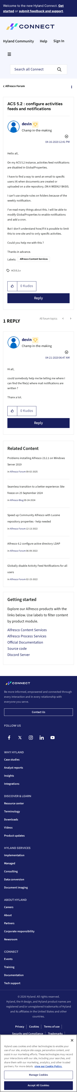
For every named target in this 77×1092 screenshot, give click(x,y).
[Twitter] (20, 738)
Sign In (58, 41)
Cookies (34, 1027)
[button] (12, 286)
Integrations (11, 784)
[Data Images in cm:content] (70, 319)
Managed (9, 863)
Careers (8, 907)
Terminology (12, 811)
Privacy (19, 1027)
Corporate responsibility (19, 931)
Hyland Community (18, 41)
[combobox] (38, 69)
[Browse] (9, 54)
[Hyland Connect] (30, 26)
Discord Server (18, 654)
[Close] (72, 1040)
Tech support (12, 983)
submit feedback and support (41, 11)
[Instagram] (31, 738)
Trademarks (55, 1034)
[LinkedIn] (42, 738)
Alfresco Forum (15, 86)
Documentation (14, 975)
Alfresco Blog (16, 500)
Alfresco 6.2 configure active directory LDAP (33, 544)
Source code (17, 648)
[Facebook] (9, 738)
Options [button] (71, 86)
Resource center (14, 803)
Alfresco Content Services (34, 259)
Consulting (11, 871)
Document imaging (16, 888)
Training (9, 967)
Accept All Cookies (38, 1085)
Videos (8, 828)
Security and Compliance (27, 1034)
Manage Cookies (38, 1075)
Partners (9, 923)
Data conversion (14, 879)
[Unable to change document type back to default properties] (63, 319)
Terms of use (52, 1027)
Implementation (14, 855)
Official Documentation (25, 642)
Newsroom (10, 939)
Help (43, 41)
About (8, 915)
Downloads (11, 820)
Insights (9, 776)
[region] (38, 1063)
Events (8, 959)
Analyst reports (13, 768)
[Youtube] (52, 738)
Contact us (38, 712)
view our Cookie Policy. (48, 1066)
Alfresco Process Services (26, 636)
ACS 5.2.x (16, 270)
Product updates (14, 836)
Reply (38, 298)
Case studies (12, 760)
